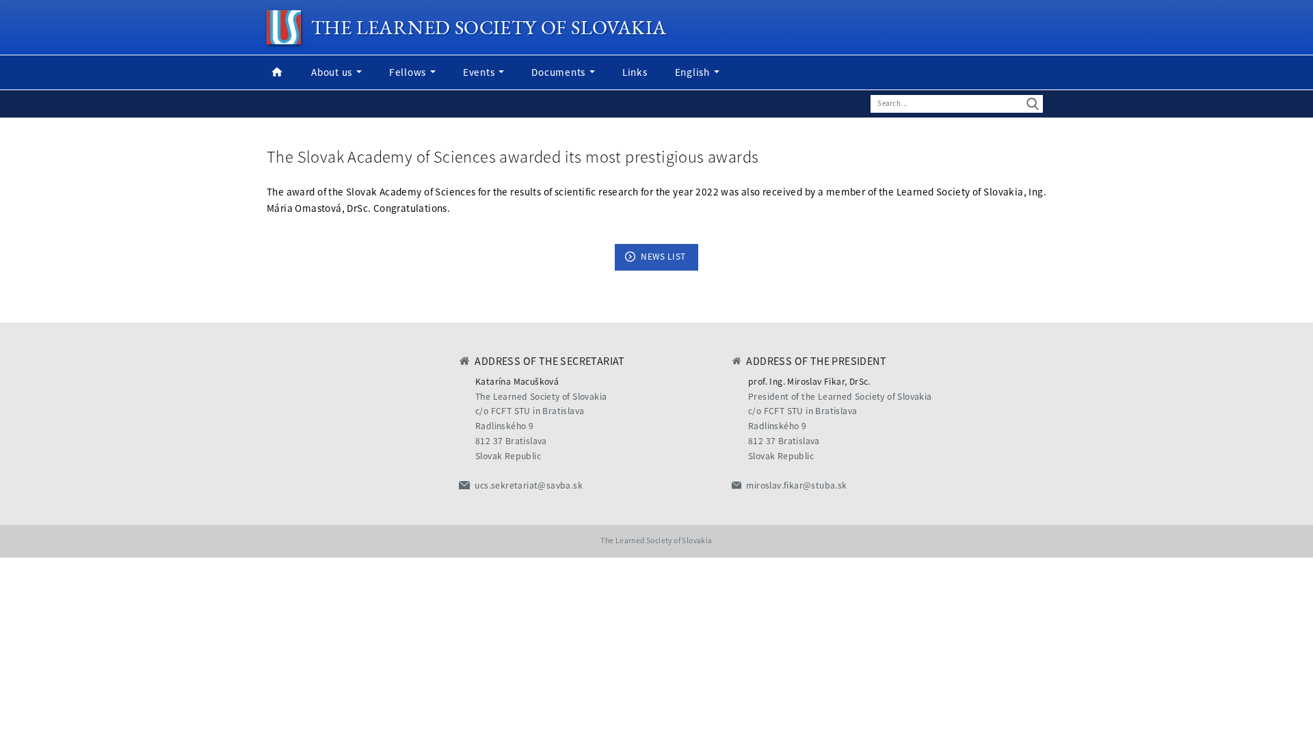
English (694, 72)
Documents (559, 72)
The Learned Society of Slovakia (488, 27)
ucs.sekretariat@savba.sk (529, 485)
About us (333, 72)
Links (635, 72)
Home (276, 72)
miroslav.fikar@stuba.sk (796, 485)
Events (480, 72)
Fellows (409, 72)
